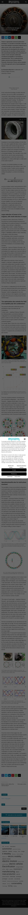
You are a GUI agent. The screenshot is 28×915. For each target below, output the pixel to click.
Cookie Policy (9, 476)
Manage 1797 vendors (11, 466)
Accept (14, 470)
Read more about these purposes (21, 466)
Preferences (14, 474)
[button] (24, 439)
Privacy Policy (17, 476)
